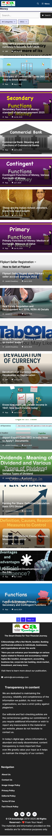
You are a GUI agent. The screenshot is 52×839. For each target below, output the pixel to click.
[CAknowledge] (8, 3)
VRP (6, 51)
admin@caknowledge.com (16, 677)
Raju (6, 84)
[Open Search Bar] (38, 4)
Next (29, 620)
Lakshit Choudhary (11, 281)
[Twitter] (16, 814)
